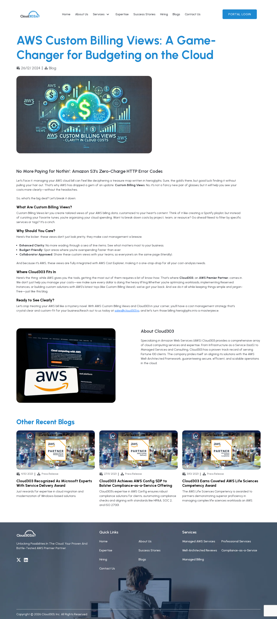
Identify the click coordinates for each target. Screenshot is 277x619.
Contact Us (192, 14)
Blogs (176, 14)
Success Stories (144, 14)
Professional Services (236, 541)
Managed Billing (193, 559)
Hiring (164, 14)
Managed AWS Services (198, 541)
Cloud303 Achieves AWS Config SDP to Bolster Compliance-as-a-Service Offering (135, 483)
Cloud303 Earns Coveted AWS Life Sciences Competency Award (220, 483)
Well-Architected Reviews (199, 550)
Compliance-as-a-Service (239, 550)
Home (66, 14)
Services (99, 14)
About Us (81, 14)
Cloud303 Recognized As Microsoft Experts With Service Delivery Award (54, 483)
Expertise (122, 14)
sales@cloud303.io (127, 310)
